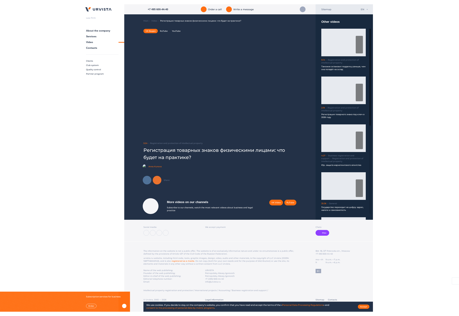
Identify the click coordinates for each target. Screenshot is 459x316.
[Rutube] (159, 233)
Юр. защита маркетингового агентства (341, 165)
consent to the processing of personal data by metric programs (180, 308)
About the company (98, 30)
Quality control (93, 69)
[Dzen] (153, 233)
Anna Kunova (155, 166)
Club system (92, 65)
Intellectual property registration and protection (168, 290)
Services (91, 36)
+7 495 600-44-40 (324, 254)
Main (145, 21)
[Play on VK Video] (359, 44)
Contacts (91, 47)
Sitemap (326, 9)
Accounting (224, 290)
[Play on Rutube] (359, 38)
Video (89, 42)
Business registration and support (249, 290)
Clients (89, 61)
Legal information (214, 299)
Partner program (95, 74)
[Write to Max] (303, 9)
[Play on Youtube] (359, 50)
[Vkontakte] (146, 233)
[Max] (166, 233)
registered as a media (183, 261)
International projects (206, 290)
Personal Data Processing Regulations (302, 305)
